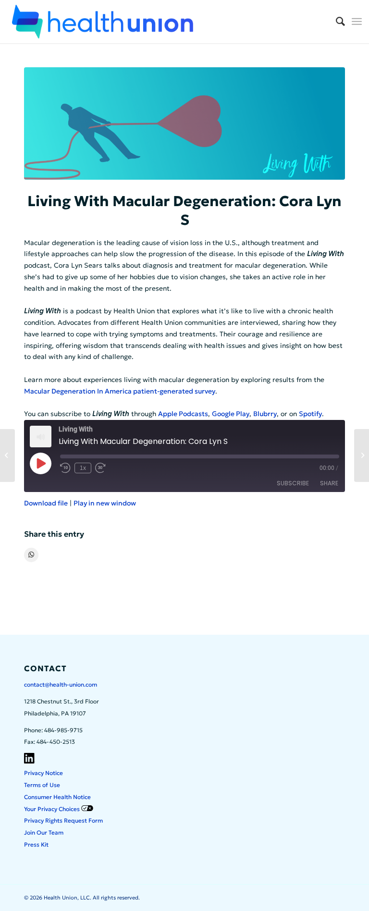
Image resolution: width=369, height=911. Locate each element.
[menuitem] (335, 21)
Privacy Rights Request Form (63, 820)
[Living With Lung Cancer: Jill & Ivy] (361, 455)
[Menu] (357, 22)
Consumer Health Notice (57, 796)
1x (83, 468)
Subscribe (293, 483)
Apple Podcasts (183, 413)
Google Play (230, 413)
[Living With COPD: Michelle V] (7, 455)
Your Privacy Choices (52, 809)
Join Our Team (43, 832)
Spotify (310, 413)
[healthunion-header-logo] (102, 21)
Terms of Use (42, 784)
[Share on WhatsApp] (31, 555)
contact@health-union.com (60, 684)
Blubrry (265, 413)
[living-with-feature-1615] (184, 123)
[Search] (335, 21)
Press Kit (36, 844)
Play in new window (105, 503)
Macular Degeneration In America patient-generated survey (119, 391)
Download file (46, 503)
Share (329, 483)
